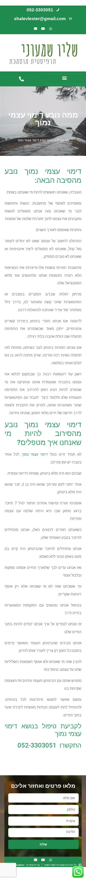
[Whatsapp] (50, 28)
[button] (64, 78)
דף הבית (63, 140)
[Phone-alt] (21, 79)
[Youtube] (43, 28)
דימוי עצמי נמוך (35, 454)
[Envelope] (35, 28)
